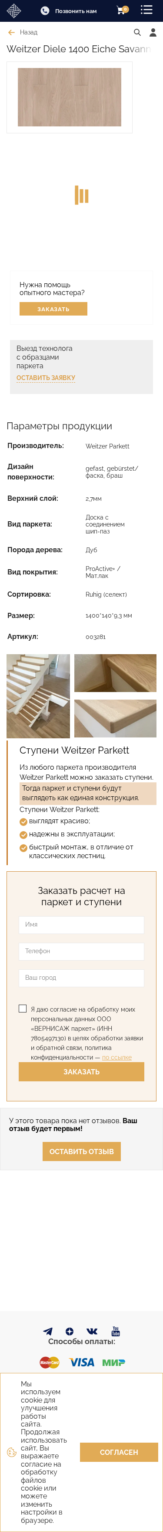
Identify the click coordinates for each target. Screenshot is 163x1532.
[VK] (92, 1333)
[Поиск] (137, 33)
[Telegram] (48, 1333)
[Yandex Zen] (69, 1333)
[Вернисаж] (16, 10)
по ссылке (117, 1057)
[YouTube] (115, 1331)
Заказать (53, 309)
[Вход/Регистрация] (153, 32)
